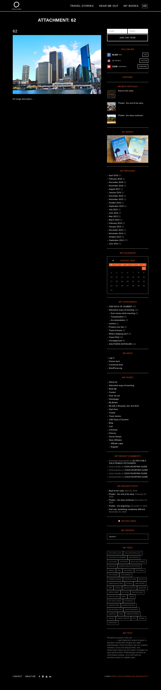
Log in (111, 358)
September (116, 206)
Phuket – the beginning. (119, 506)
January (115, 193)
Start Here (113, 409)
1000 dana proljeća (132, 553)
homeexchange (114, 579)
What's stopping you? (118, 334)
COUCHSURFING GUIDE (135, 467)
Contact (112, 392)
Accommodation (118, 320)
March (114, 220)
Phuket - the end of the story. (131, 103)
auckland (112, 562)
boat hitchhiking (138, 562)
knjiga (129, 583)
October (115, 203)
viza (134, 618)
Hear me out (108, 5)
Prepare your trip (116, 327)
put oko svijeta (115, 601)
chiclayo (112, 566)
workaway (112, 623)
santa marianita (131, 609)
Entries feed (114, 361)
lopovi (118, 588)
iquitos (142, 579)
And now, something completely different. (127, 509)
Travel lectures (115, 330)
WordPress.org (115, 368)
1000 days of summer (117, 557)
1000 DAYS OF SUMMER (120, 307)
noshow (112, 324)
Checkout (113, 430)
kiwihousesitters (115, 583)
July (113, 210)
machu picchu (130, 588)
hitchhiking (126, 575)
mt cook (125, 592)
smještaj (112, 614)
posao (131, 596)
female (111, 570)
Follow (144, 60)
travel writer (123, 618)
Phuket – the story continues (121, 500)
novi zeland (113, 596)
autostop (124, 562)
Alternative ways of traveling (121, 310)
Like (145, 54)
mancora (142, 588)
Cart (111, 426)
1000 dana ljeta (114, 553)
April (113, 175)
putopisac (129, 601)
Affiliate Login (117, 443)
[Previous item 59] (35, 64)
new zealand (137, 592)
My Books (131, 5)
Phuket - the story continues (130, 115)
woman (142, 618)
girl (119, 570)
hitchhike (140, 570)
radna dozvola (128, 605)
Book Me (113, 389)
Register (114, 447)
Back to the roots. (126, 91)
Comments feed (116, 365)
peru (124, 596)
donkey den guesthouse (129, 566)
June (113, 213)
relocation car (115, 609)
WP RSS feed (128, 521)
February (115, 179)
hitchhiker (113, 575)
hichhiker (128, 570)
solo (121, 614)
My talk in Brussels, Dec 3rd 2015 (124, 406)
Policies (112, 433)
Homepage (114, 399)
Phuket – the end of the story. (122, 494)
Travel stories (82, 5)
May (113, 216)
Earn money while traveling (123, 313)
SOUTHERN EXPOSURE (120, 344)
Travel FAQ (114, 337)
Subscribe (143, 66)
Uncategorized (115, 341)
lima (110, 588)
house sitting (130, 579)
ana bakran (134, 557)
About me (113, 382)
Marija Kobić (113, 592)
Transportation (117, 317)
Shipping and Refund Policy (136, 676)
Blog (111, 423)
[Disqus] (57, 136)
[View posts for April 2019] (111, 260)
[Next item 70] (79, 64)
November (116, 186)
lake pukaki (140, 583)
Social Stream (115, 437)
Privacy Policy (117, 676)
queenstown (113, 605)
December (116, 182)
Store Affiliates (115, 440)
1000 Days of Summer (119, 420)
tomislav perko (132, 614)
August (114, 189)
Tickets (112, 413)
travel (111, 618)
